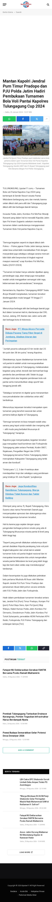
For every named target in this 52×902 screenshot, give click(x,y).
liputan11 (25, 885)
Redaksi (13, 891)
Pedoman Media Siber (27, 895)
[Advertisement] (26, 47)
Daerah (18, 12)
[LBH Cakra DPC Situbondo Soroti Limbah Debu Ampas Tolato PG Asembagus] (10, 782)
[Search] (47, 4)
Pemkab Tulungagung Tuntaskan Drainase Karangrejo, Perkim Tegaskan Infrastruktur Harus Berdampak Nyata (25, 716)
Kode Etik (24, 891)
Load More (25, 852)
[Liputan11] (26, 4)
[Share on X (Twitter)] (36, 118)
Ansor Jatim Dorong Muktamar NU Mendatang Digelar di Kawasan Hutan (34, 835)
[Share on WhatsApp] (9, 118)
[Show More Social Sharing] (46, 118)
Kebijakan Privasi (37, 891)
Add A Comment (26, 750)
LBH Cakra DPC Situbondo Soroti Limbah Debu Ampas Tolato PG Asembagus (34, 782)
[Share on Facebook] (23, 118)
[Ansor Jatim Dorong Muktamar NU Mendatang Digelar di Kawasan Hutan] (10, 835)
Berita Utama (8, 12)
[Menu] (4, 4)
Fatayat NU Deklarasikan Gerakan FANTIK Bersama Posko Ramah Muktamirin (31, 818)
